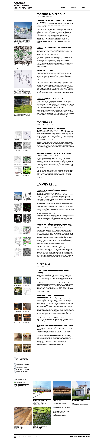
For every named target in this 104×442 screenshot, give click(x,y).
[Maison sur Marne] (81, 399)
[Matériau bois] (23, 425)
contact (83, 8)
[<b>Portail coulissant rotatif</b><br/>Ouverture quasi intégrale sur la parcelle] (27, 280)
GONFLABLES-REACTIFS (22, 367)
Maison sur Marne (78, 400)
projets (73, 8)
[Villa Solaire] (62, 399)
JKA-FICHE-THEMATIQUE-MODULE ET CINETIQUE (22, 358)
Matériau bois (18, 426)
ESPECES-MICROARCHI (22, 372)
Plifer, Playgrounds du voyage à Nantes (40, 401)
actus (63, 8)
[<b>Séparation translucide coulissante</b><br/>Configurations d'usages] (27, 348)
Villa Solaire (57, 400)
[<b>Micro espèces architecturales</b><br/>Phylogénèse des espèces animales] (18, 241)
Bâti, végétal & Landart (40, 426)
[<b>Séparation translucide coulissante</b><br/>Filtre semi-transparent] (18, 348)
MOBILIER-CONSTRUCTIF (22, 369)
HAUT (84, 370)
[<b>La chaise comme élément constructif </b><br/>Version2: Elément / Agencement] (18, 218)
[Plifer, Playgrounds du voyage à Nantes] (42, 399)
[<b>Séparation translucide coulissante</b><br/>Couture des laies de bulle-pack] (27, 337)
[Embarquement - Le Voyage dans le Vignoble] (62, 409)
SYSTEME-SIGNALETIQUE (22, 365)
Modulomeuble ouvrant (21, 384)
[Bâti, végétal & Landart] (42, 425)
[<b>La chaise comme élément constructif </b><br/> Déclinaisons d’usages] (27, 207)
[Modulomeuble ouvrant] (19, 382)
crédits (87, 436)
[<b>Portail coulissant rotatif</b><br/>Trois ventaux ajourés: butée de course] (18, 280)
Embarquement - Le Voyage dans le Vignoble (61, 412)
